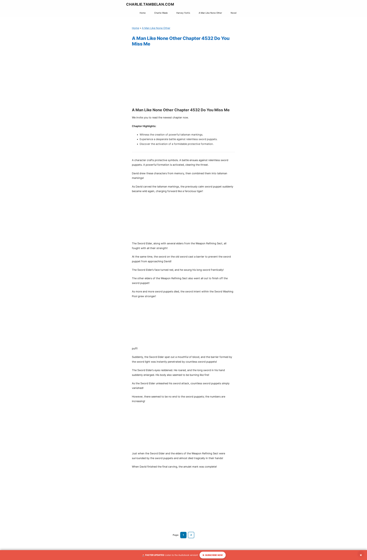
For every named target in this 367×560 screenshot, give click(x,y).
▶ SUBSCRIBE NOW (212, 555)
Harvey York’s (183, 12)
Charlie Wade (161, 12)
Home (143, 12)
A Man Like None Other (210, 12)
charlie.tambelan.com (150, 4)
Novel (234, 12)
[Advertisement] (183, 80)
